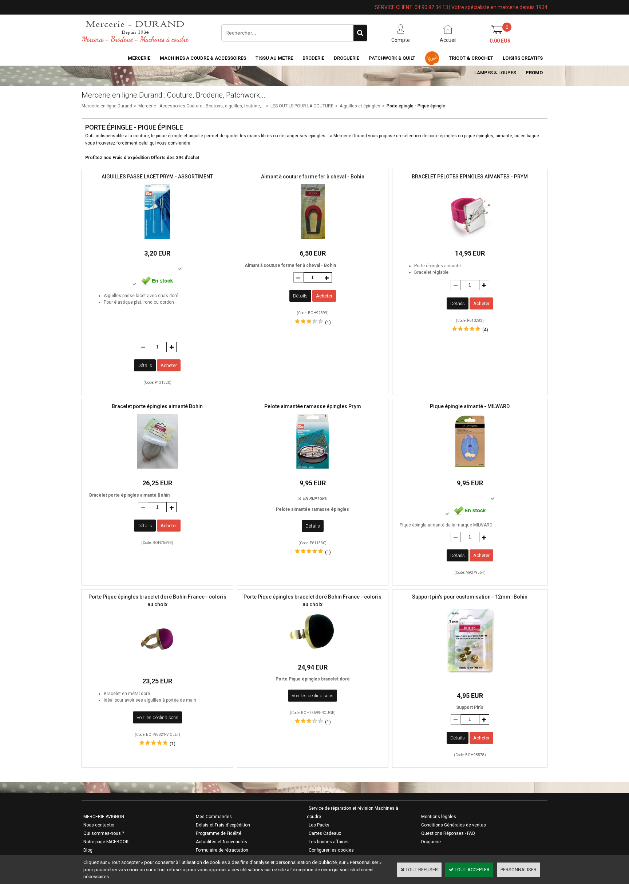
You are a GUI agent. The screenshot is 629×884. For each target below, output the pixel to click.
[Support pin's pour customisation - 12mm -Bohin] (470, 683)
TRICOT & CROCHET (471, 58)
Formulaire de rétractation (222, 850)
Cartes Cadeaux (325, 833)
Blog (87, 850)
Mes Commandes (214, 816)
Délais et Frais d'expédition (223, 825)
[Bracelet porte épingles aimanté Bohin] (157, 470)
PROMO (534, 72)
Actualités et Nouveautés (221, 841)
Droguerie (346, 58)
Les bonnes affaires (329, 841)
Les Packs (319, 825)
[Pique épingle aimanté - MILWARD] (470, 470)
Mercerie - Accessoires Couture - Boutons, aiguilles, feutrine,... (201, 105)
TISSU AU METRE (274, 58)
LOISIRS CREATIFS (523, 58)
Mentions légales (438, 816)
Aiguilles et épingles (360, 105)
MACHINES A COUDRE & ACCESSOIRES (203, 58)
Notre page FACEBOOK (105, 841)
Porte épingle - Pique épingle (416, 105)
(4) (485, 329)
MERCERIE (139, 58)
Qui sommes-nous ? (103, 833)
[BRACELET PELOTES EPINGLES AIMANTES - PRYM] (470, 241)
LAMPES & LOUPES (495, 72)
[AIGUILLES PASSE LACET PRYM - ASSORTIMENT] (157, 241)
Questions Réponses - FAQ (448, 833)
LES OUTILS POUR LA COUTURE (301, 105)
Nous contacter (99, 825)
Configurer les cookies (331, 850)
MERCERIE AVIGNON (103, 816)
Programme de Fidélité (218, 833)
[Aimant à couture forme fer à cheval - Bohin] (312, 241)
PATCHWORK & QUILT (392, 58)
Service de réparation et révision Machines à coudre (352, 812)
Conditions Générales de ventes (453, 825)
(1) (328, 322)
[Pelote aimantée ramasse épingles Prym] (312, 470)
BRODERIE (313, 58)
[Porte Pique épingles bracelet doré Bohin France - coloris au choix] (157, 668)
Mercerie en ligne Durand (107, 105)
